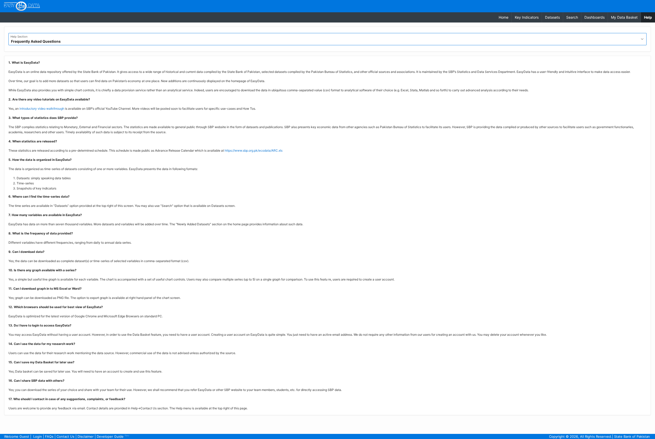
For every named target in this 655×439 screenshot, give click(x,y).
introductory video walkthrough (41, 108)
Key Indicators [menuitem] (527, 17)
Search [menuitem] (572, 17)
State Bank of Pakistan (632, 436)
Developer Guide (113, 436)
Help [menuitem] (649, 17)
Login (37, 436)
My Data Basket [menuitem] (624, 17)
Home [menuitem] (503, 17)
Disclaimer (86, 436)
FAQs (49, 436)
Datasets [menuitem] (552, 17)
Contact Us (65, 436)
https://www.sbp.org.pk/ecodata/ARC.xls (253, 150)
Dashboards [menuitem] (594, 17)
